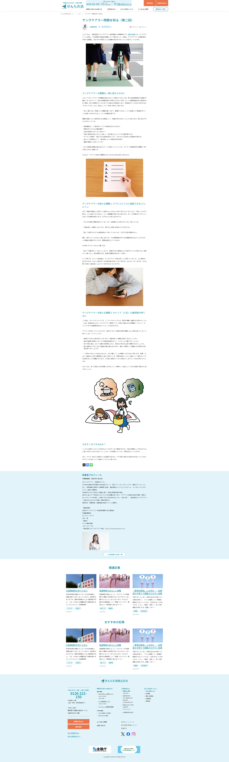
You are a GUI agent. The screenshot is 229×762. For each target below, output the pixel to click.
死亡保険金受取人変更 (128, 702)
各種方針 (124, 728)
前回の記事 (131, 34)
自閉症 (135, 611)
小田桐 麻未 (93, 27)
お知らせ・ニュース (127, 722)
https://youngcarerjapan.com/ (115, 528)
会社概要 (148, 693)
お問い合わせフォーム (124, 4)
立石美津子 (144, 611)
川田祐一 (77, 608)
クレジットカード (127, 709)
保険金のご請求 (126, 691)
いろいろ (69, 608)
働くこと (102, 608)
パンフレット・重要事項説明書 (106, 707)
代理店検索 (148, 698)
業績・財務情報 (149, 696)
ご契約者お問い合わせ (128, 712)
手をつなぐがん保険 (103, 715)
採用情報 (148, 701)
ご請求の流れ (126, 693)
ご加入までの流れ (102, 696)
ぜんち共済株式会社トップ (67, 14)
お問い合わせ (101, 725)
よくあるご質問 (102, 722)
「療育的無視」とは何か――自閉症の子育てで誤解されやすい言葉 (147, 592)
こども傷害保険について (104, 701)
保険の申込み (162, 3)
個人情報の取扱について (129, 725)
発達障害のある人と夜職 (110, 590)
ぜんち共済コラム (73, 733)
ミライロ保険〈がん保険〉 (104, 713)
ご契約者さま (125, 689)
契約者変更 (125, 700)
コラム (79, 14)
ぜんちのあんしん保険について (105, 694)
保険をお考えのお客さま (105, 689)
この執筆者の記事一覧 (114, 554)
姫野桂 (110, 608)
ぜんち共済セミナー (74, 736)
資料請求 (150, 3)
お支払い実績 (101, 698)
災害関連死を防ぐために (77, 590)
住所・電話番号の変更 (128, 698)
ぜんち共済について (150, 689)
